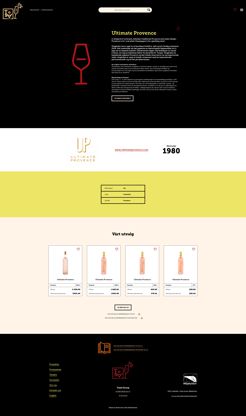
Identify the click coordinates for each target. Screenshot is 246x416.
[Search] (149, 10)
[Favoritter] (235, 9)
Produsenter (47, 10)
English (52, 395)
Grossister (54, 380)
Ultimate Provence (122, 98)
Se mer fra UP (123, 307)
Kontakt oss (55, 390)
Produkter (34, 10)
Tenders (53, 374)
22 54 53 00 (123, 395)
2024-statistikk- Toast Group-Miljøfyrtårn (182, 391)
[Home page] (13, 11)
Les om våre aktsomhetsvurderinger (184, 396)
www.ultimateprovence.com (131, 149)
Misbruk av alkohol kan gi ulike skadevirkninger (123, 407)
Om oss (53, 385)
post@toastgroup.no (123, 391)
